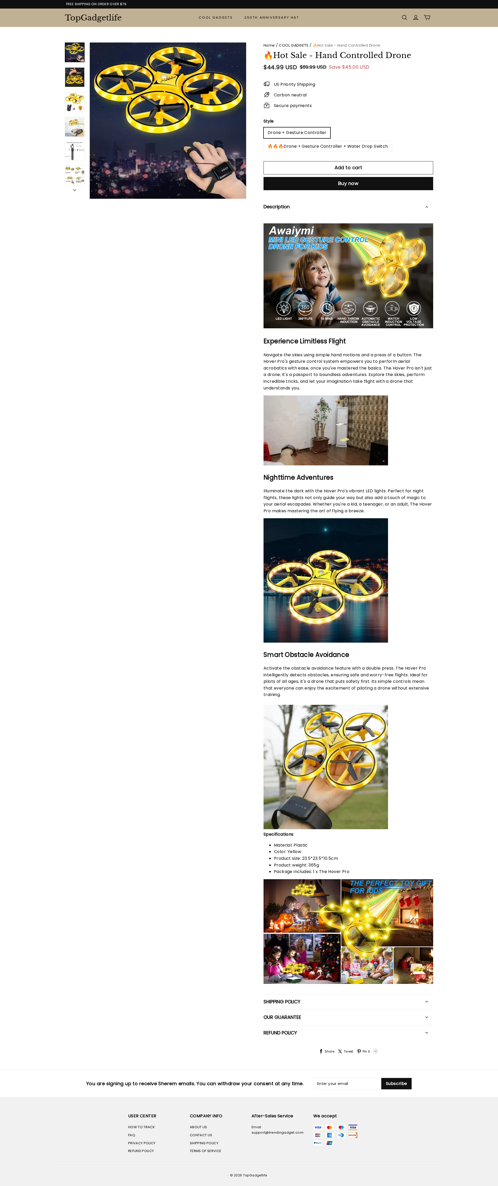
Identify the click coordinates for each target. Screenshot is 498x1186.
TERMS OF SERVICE (205, 1150)
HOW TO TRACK (141, 1127)
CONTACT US (201, 1135)
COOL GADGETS (216, 17)
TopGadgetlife (91, 18)
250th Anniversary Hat (271, 17)
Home (269, 45)
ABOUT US (198, 1127)
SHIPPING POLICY (204, 1143)
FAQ (131, 1135)
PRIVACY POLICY (142, 1143)
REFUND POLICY (141, 1150)
